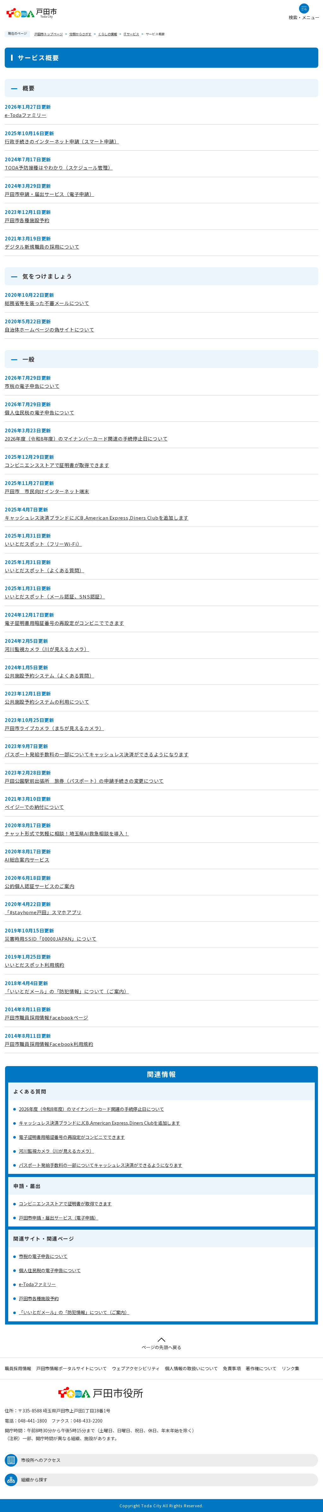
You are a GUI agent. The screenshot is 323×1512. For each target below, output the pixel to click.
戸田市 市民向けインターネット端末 (47, 491)
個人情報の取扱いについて (191, 1368)
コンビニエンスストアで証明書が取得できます (57, 465)
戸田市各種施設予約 (27, 220)
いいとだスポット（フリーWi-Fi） (43, 543)
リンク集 (290, 1368)
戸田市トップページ (48, 34)
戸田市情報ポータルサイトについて (71, 1368)
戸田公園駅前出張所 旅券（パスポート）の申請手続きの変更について (84, 780)
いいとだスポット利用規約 (34, 964)
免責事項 (232, 1368)
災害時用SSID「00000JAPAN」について (51, 938)
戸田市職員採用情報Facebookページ (46, 1017)
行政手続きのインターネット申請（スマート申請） (62, 141)
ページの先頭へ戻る (161, 1347)
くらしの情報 (107, 34)
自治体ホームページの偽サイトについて (49, 329)
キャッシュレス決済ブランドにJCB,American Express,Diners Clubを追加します (96, 517)
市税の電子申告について (32, 386)
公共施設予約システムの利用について (47, 701)
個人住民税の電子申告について (39, 412)
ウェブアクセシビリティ (136, 1368)
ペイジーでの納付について (34, 807)
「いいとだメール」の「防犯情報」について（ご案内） (67, 991)
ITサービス (131, 34)
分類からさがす (80, 34)
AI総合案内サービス (27, 859)
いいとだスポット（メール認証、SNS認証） (55, 596)
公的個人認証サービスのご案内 (39, 886)
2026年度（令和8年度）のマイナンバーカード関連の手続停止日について (86, 438)
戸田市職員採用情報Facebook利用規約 (49, 1044)
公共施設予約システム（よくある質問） (49, 675)
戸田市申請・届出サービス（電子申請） (49, 194)
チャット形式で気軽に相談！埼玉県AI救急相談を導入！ (67, 833)
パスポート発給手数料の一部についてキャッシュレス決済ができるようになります (97, 754)
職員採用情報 (18, 1368)
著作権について (261, 1368)
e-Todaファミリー (25, 115)
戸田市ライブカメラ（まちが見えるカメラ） (54, 728)
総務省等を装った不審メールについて (47, 303)
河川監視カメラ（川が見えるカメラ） (47, 649)
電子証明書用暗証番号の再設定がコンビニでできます (64, 623)
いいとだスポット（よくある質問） (44, 570)
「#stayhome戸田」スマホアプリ (43, 912)
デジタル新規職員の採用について (42, 246)
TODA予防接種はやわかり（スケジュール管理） (59, 167)
